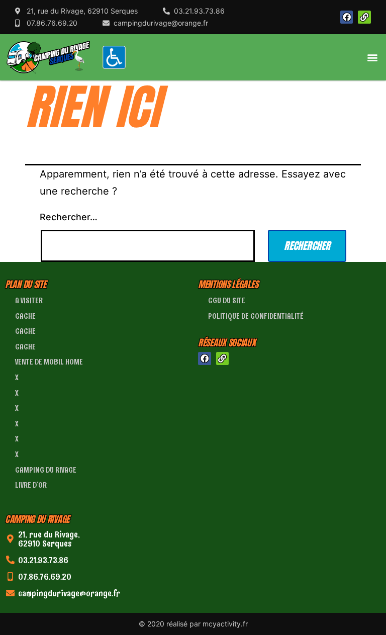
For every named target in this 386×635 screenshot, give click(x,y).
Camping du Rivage (45, 470)
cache (25, 316)
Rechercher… (69, 217)
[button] (372, 57)
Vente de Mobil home (49, 361)
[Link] (364, 17)
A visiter (29, 300)
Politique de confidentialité (256, 316)
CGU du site (226, 300)
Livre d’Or (31, 485)
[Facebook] (346, 17)
